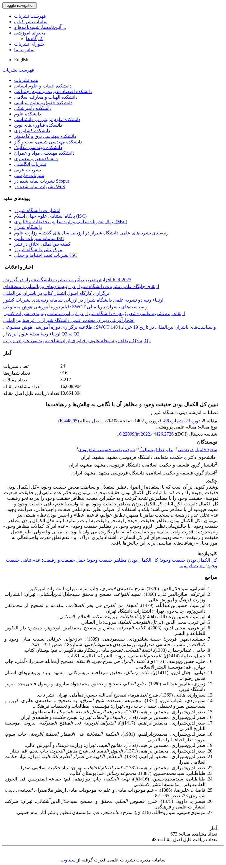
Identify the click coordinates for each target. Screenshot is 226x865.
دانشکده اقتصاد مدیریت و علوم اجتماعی (53, 91)
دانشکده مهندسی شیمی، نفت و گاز (48, 141)
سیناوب (68, 859)
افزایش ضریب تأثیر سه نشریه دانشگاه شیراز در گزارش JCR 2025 (67, 279)
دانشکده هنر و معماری (36, 158)
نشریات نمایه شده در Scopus (41, 180)
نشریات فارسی (29, 175)
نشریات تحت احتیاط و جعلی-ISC (45, 255)
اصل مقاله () (80, 420)
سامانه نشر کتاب (30, 21)
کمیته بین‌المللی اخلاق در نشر (42, 244)
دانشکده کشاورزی (32, 130)
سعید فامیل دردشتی (197, 449)
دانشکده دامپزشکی (32, 108)
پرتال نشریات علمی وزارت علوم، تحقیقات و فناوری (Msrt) (70, 221)
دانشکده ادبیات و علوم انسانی (43, 85)
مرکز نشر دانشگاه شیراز (38, 249)
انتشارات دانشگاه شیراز (37, 210)
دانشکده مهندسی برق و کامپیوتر (45, 136)
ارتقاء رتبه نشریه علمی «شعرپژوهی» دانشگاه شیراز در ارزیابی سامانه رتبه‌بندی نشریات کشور (94, 313)
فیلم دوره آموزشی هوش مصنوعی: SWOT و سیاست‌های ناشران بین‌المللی (75, 306)
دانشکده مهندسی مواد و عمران (44, 153)
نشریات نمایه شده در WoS (39, 186)
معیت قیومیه (192, 565)
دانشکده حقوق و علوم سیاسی (43, 102)
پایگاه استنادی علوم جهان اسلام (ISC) (50, 216)
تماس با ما (24, 49)
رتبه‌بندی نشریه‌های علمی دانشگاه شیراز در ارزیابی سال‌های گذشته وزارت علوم (91, 232)
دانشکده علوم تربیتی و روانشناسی (47, 119)
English (21, 59)
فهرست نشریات (30, 16)
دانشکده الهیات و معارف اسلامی (45, 97)
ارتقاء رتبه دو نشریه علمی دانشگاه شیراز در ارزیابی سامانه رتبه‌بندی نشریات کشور (83, 299)
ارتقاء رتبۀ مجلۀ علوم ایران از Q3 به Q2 (41, 333)
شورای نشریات (29, 44)
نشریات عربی (27, 169)
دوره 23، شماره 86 (182, 420)
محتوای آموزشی (30, 32)
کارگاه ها (34, 38)
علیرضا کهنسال (157, 449)
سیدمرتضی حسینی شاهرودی (106, 449)
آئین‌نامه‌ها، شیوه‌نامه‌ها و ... (40, 27)
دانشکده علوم (27, 113)
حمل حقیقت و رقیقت (64, 560)
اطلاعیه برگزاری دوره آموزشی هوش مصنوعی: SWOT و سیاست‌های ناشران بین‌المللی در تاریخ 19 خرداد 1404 (109, 327)
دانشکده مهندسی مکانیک (38, 147)
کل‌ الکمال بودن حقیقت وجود (189, 560)
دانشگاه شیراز (28, 227)
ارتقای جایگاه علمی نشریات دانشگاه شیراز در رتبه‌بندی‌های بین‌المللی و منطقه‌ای (81, 286)
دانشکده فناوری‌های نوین (38, 125)
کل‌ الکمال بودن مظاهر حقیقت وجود (123, 560)
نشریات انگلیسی (30, 164)
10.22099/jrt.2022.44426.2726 (145, 433)
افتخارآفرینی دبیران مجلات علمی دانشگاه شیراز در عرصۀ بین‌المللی (68, 320)
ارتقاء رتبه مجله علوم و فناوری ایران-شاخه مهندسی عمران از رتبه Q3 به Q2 (77, 340)
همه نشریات (26, 80)
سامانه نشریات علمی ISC (39, 238)
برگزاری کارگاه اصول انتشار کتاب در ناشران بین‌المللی (56, 293)
